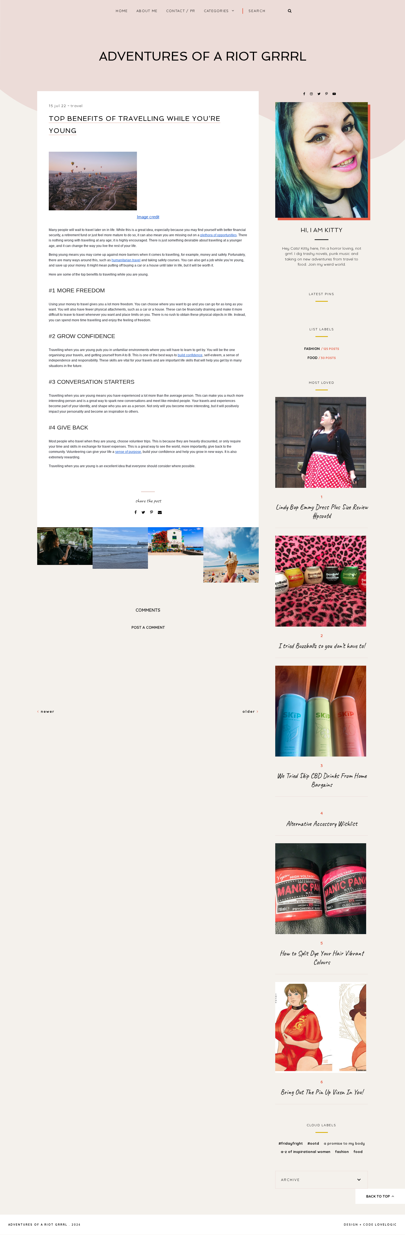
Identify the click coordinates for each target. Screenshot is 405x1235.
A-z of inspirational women (306, 1151)
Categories (216, 11)
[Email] (160, 512)
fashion (321, 348)
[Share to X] (144, 512)
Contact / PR (180, 11)
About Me (146, 11)
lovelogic (386, 1224)
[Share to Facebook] (136, 512)
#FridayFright (291, 1143)
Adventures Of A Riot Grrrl (202, 56)
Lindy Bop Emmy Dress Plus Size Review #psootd (322, 511)
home (122, 11)
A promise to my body (344, 1143)
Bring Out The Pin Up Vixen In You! (321, 1092)
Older (249, 711)
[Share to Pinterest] (152, 512)
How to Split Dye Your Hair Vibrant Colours (321, 958)
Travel (77, 105)
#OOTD (313, 1143)
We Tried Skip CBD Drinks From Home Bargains (321, 780)
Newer (47, 711)
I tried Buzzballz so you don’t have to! (321, 645)
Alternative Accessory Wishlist (321, 823)
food (321, 357)
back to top (378, 1196)
